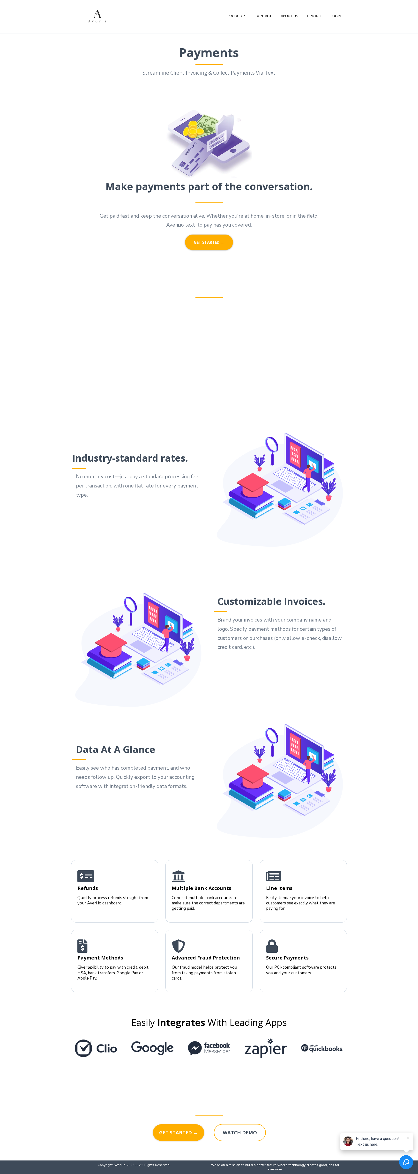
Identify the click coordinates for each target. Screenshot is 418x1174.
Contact (263, 16)
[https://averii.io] (97, 16)
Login (335, 16)
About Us (289, 16)
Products (236, 16)
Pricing (314, 16)
